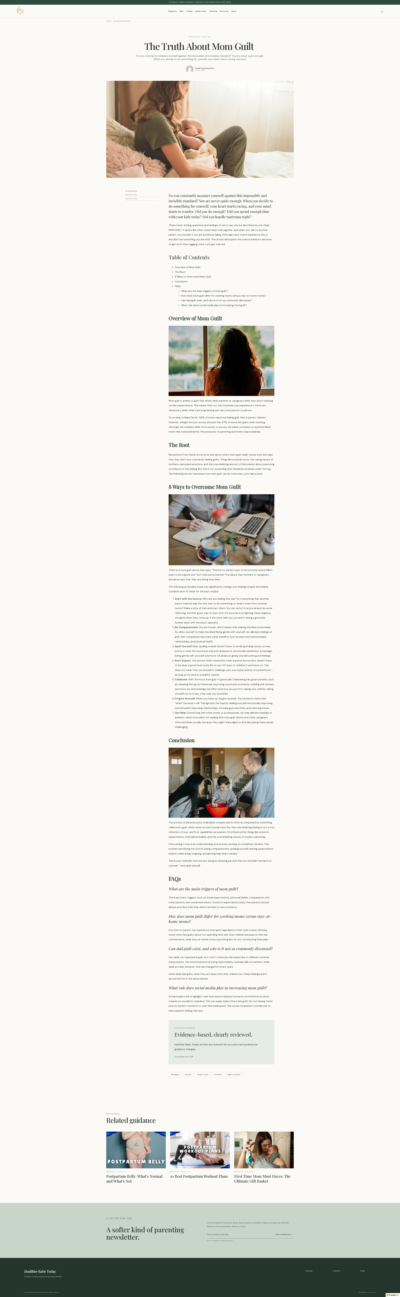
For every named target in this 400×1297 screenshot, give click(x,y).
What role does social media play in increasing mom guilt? (214, 305)
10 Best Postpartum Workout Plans (199, 1176)
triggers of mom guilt (234, 1074)
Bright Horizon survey (194, 422)
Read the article (131, 195)
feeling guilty (175, 1074)
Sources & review (131, 199)
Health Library (200, 11)
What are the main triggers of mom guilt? (204, 291)
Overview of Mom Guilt (187, 267)
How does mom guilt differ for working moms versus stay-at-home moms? (223, 295)
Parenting (213, 11)
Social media (176, 996)
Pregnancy (172, 11)
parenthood (218, 1074)
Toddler (189, 11)
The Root (180, 272)
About (233, 11)
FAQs (178, 286)
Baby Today (40, 1271)
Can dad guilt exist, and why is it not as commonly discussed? (216, 300)
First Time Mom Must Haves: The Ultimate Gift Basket (262, 1179)
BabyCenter (191, 417)
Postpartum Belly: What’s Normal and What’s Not (134, 1179)
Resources (224, 11)
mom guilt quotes (202, 1074)
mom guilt (188, 1074)
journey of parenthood (187, 822)
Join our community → (284, 1234)
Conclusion (181, 281)
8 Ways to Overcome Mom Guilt (193, 276)
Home (108, 21)
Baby (182, 11)
